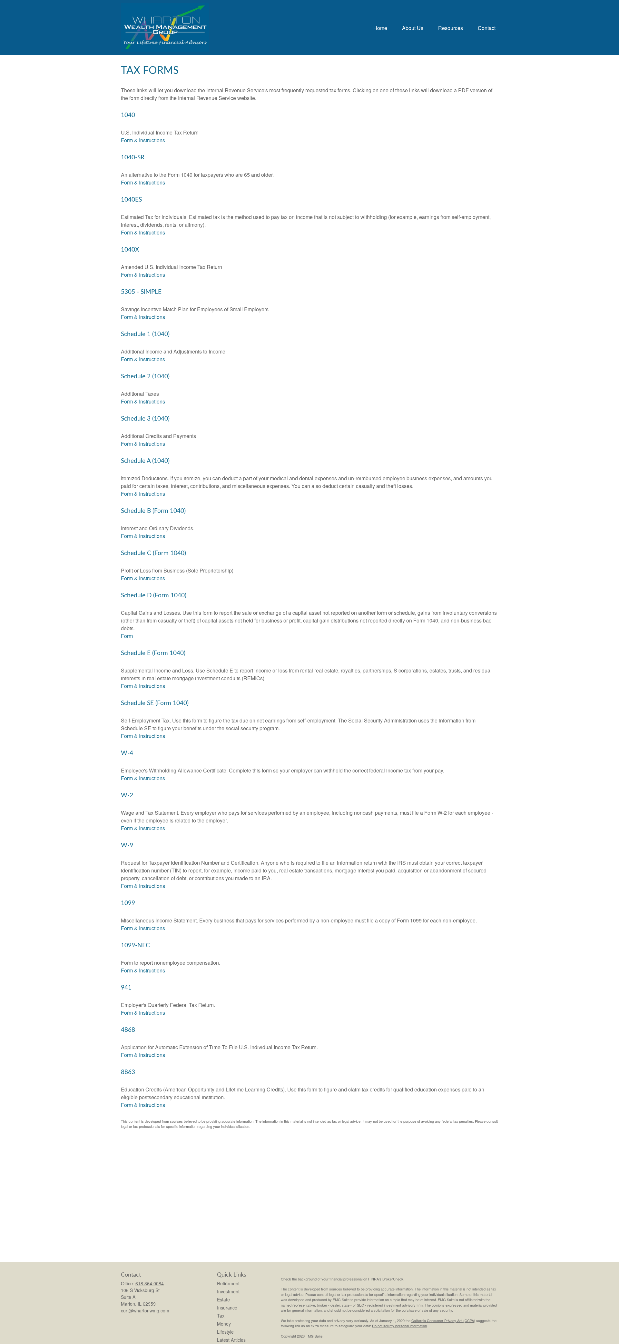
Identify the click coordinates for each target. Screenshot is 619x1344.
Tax (220, 1315)
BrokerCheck (392, 1278)
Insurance (227, 1307)
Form (127, 636)
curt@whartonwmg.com (145, 1310)
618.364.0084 (149, 1283)
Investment (228, 1291)
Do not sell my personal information (399, 1325)
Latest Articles (231, 1340)
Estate (223, 1299)
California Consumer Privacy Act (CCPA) (443, 1320)
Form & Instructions (143, 140)
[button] (380, 27)
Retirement (228, 1283)
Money (224, 1323)
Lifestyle (225, 1332)
